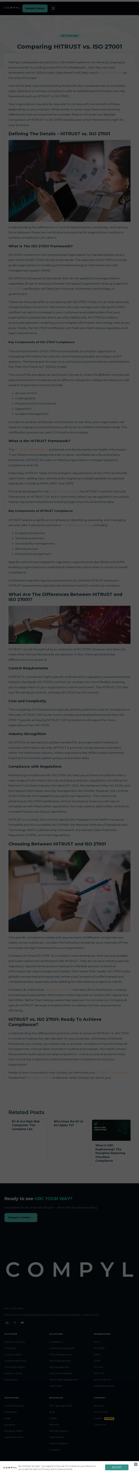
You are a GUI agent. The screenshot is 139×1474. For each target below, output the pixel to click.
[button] (136, 1464)
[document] (69, 737)
